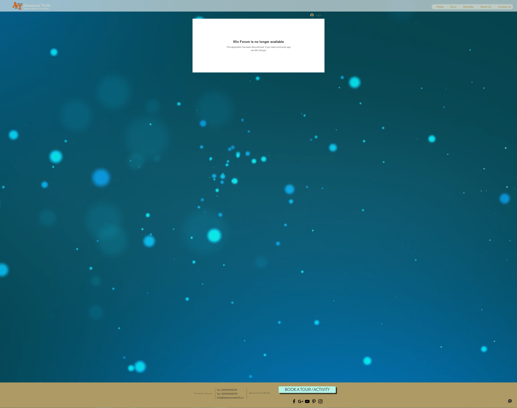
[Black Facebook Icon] (294, 401)
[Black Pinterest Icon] (314, 401)
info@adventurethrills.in (230, 397)
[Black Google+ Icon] (300, 401)
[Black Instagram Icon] (320, 401)
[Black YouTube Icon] (307, 401)
